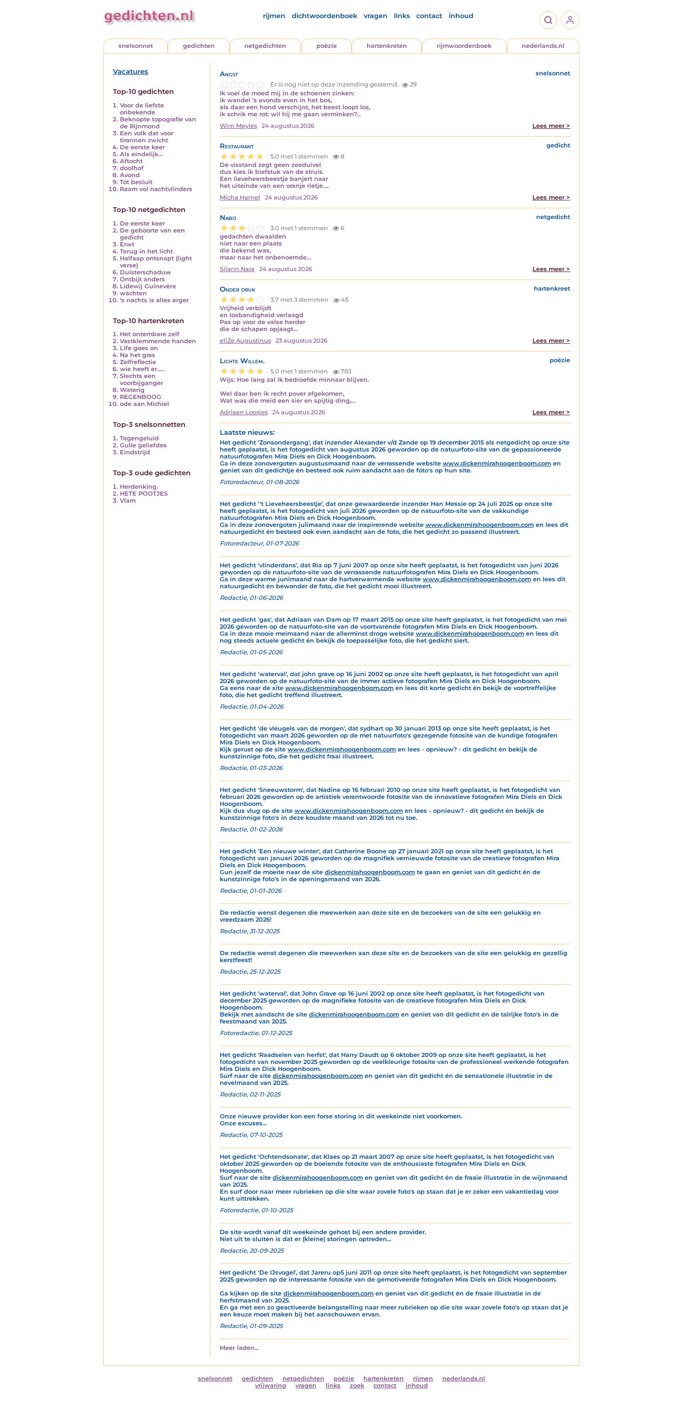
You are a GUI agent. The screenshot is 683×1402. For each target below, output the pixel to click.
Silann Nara (237, 269)
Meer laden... (239, 1347)
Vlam (128, 500)
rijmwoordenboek (464, 45)
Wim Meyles (238, 125)
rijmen (274, 16)
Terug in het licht (146, 251)
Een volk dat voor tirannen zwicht (146, 137)
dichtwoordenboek (324, 16)
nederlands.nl (543, 45)
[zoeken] (548, 20)
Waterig (132, 389)
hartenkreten (387, 45)
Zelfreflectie (138, 362)
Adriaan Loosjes (244, 412)
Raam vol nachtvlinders (156, 189)
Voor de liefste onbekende (142, 109)
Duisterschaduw (145, 272)
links (402, 16)
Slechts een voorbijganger (141, 379)
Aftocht (131, 161)
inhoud (461, 16)
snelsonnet (135, 45)
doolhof (132, 168)
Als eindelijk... (141, 154)
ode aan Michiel (144, 403)
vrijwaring (270, 1385)
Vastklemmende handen (158, 341)
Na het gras (137, 355)
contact (429, 16)
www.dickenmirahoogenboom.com (497, 463)
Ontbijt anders (142, 279)
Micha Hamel (240, 197)
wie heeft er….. (142, 368)
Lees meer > (551, 125)
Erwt (127, 244)
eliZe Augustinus (245, 340)
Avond (130, 175)
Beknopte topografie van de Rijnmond (158, 123)
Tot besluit (136, 182)
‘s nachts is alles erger (154, 300)
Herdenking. (139, 486)
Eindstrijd (135, 452)
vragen (375, 16)
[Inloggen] (570, 20)
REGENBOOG (140, 396)
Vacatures (130, 71)
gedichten (199, 45)
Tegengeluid (139, 438)
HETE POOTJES (144, 493)
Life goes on (139, 348)
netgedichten (265, 45)
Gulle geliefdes (143, 445)
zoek (357, 1385)
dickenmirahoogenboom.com (370, 872)
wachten (133, 293)
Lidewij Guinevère (148, 286)
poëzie (326, 45)
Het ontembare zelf (149, 334)
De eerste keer (142, 147)
